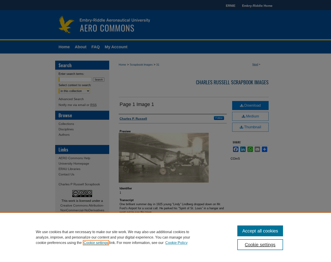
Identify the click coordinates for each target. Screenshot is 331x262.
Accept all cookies (260, 230)
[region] (165, 237)
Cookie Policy (176, 243)
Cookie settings (96, 243)
